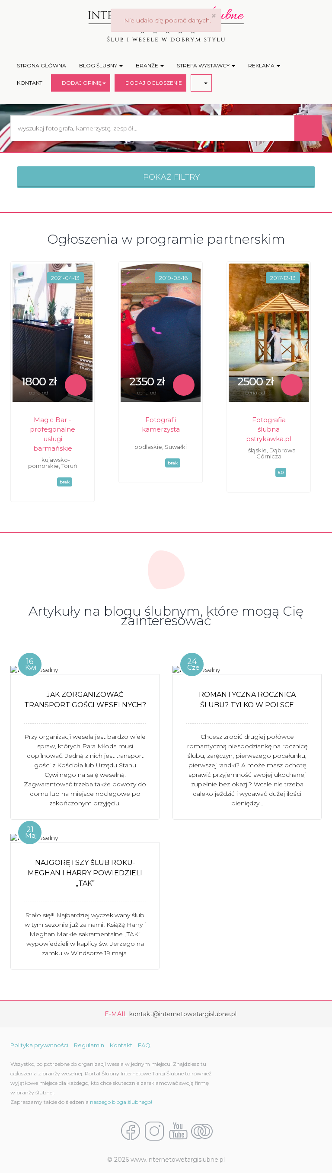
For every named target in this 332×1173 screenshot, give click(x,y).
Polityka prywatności (39, 1045)
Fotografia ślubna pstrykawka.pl (268, 429)
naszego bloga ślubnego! (121, 1102)
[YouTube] (178, 1130)
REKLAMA (262, 65)
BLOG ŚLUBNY (98, 65)
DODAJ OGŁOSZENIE (152, 82)
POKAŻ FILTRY (169, 177)
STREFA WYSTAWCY (204, 65)
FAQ (144, 1045)
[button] (201, 83)
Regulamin (89, 1045)
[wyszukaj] (308, 128)
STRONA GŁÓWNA (41, 65)
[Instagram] (154, 1130)
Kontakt (121, 1045)
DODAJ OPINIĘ (80, 82)
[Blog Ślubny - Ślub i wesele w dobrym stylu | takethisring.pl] (202, 1130)
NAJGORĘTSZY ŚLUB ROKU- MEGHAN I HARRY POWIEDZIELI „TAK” (85, 872)
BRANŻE (148, 65)
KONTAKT (29, 82)
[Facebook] (130, 1130)
